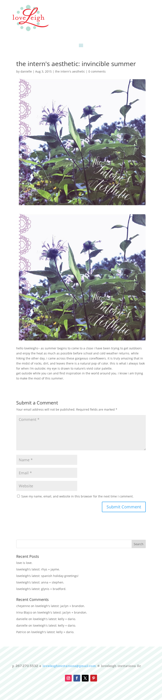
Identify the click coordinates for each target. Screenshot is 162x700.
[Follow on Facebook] (76, 678)
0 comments (97, 71)
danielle (26, 71)
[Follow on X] (85, 678)
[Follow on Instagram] (68, 678)
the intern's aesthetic (70, 71)
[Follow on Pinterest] (93, 678)
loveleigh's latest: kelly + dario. (54, 619)
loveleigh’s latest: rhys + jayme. (38, 569)
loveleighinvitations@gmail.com (69, 666)
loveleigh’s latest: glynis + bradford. (41, 589)
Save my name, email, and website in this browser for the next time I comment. (77, 496)
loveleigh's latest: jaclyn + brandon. (60, 606)
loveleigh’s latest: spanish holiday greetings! (47, 576)
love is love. (24, 563)
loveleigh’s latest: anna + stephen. (40, 582)
